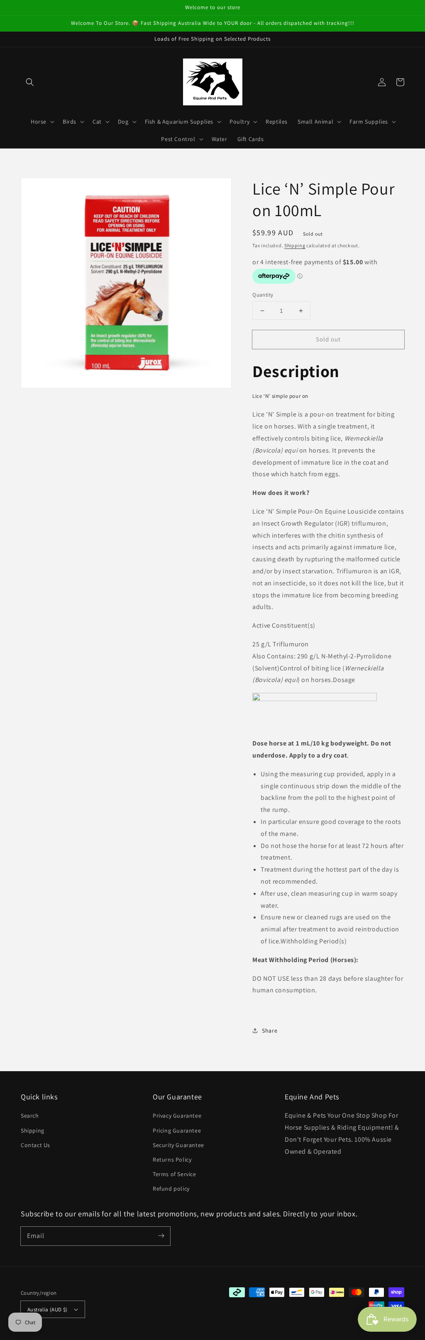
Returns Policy (172, 1159)
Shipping (294, 245)
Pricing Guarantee (177, 1130)
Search (30, 1115)
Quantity (262, 294)
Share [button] (269, 1030)
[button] (30, 82)
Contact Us (35, 1145)
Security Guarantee (178, 1145)
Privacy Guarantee (177, 1115)
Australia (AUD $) (47, 1309)
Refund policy (171, 1188)
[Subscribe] (161, 1236)
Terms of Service (174, 1174)
